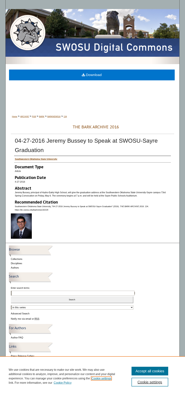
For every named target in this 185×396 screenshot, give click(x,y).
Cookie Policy (63, 382)
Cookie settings (101, 378)
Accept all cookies (149, 371)
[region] (92, 376)
